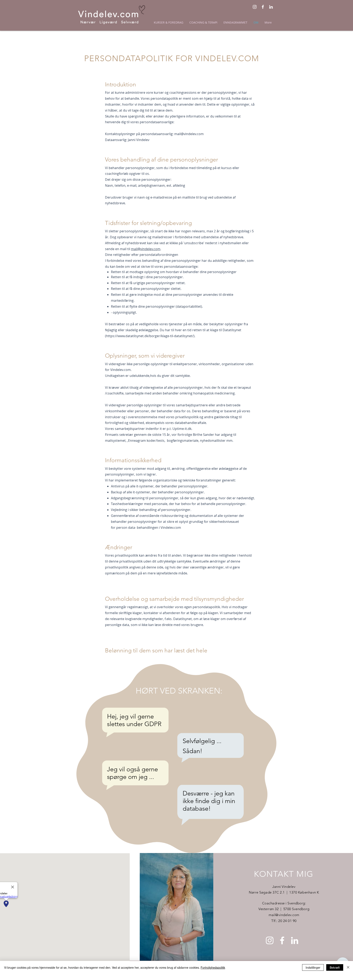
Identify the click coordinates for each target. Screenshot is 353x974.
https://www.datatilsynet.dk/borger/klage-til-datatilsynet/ (149, 336)
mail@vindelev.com (189, 134)
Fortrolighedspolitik (213, 967)
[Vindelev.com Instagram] (254, 6)
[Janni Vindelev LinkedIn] (271, 6)
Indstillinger (313, 967)
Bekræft (335, 967)
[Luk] (348, 967)
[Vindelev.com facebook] (262, 6)
